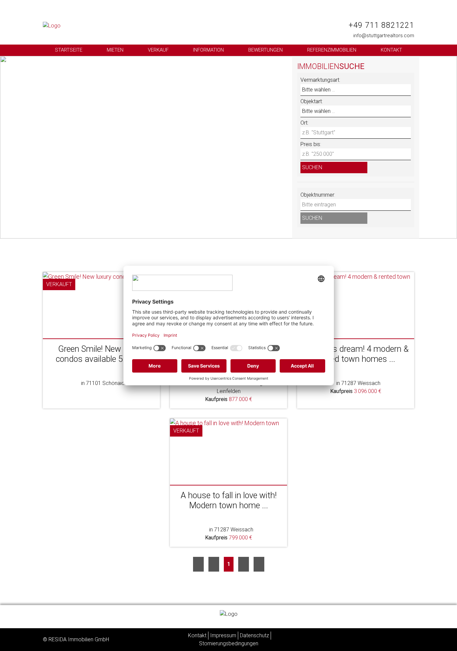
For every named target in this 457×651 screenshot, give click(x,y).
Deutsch (376, 15)
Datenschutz (254, 635)
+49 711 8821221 (381, 25)
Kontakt (391, 50)
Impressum (223, 635)
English (403, 15)
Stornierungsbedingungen (228, 643)
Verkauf (158, 50)
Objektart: (311, 101)
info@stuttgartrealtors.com (383, 35)
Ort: (304, 123)
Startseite (68, 50)
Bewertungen (265, 50)
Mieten (115, 50)
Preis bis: (310, 144)
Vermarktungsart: (320, 80)
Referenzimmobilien (331, 50)
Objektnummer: (317, 195)
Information (208, 50)
